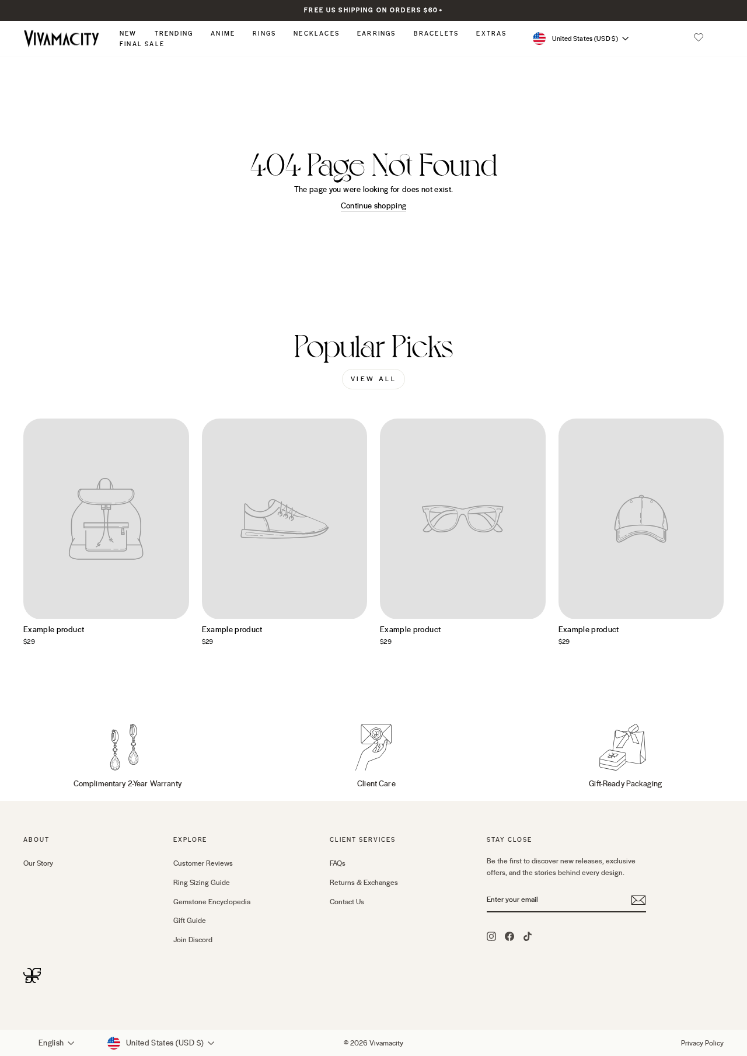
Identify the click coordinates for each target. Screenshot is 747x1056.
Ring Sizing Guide (201, 883)
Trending (174, 33)
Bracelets (436, 33)
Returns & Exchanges (364, 883)
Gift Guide (189, 920)
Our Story (38, 863)
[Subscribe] (638, 900)
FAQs (337, 863)
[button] (698, 38)
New (128, 33)
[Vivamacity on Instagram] (491, 936)
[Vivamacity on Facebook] (509, 936)
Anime (223, 33)
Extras (491, 33)
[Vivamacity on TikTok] (527, 936)
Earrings (376, 33)
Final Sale (142, 44)
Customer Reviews (203, 863)
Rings (264, 33)
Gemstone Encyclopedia (211, 902)
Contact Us (347, 902)
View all (374, 379)
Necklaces (317, 33)
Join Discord (192, 940)
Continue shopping (374, 206)
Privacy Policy (702, 1043)
